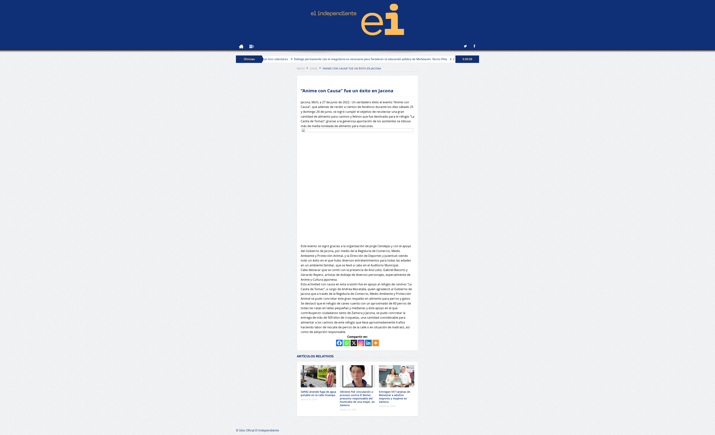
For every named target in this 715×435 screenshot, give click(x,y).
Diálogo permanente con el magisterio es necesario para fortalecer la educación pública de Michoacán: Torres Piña (346, 59)
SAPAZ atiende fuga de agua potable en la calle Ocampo (318, 393)
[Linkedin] (368, 343)
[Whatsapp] (346, 343)
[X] (354, 343)
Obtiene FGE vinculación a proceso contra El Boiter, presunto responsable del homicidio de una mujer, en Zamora (357, 398)
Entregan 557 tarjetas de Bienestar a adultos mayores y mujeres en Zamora (394, 397)
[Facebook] (339, 343)
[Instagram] (361, 343)
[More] (375, 343)
